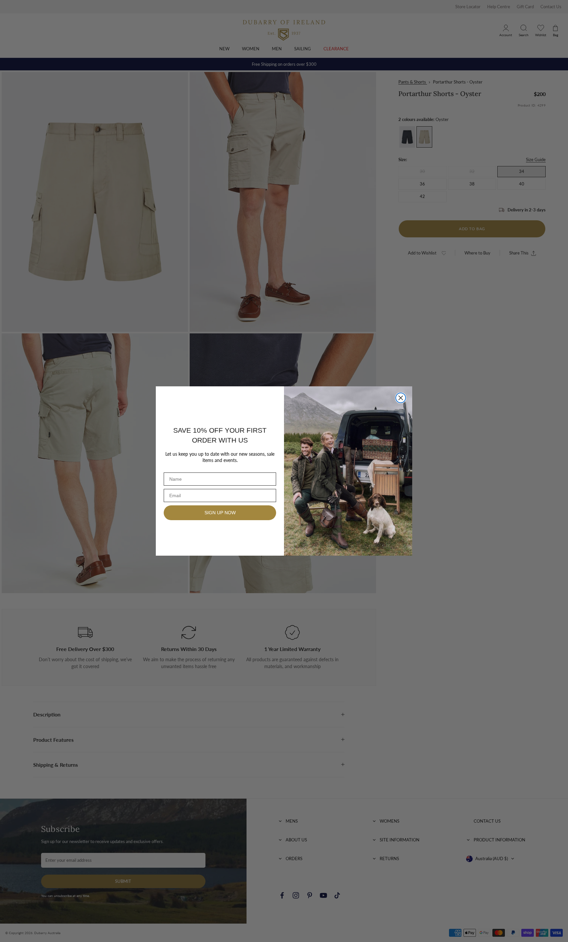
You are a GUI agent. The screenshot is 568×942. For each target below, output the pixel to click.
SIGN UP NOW (220, 512)
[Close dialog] (401, 398)
